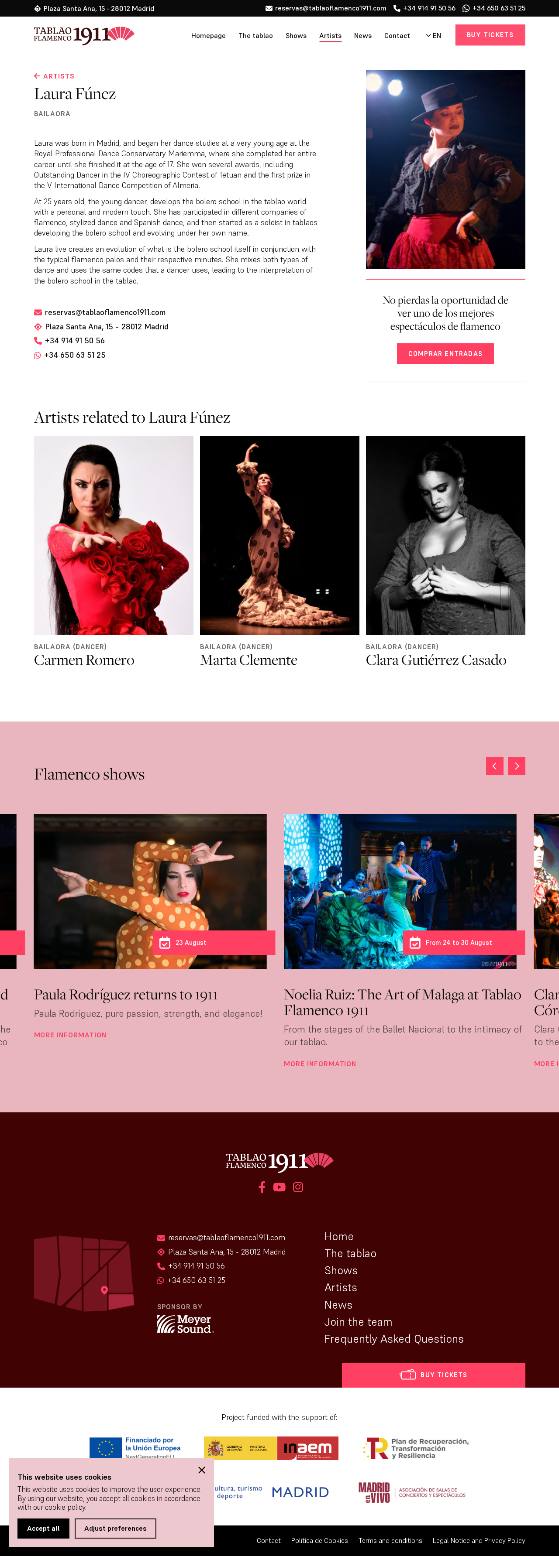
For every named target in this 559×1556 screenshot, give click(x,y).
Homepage (208, 35)
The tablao (255, 35)
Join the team (358, 1322)
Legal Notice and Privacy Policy (479, 1540)
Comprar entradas (445, 353)
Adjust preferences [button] (115, 1528)
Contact (397, 35)
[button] (516, 766)
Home (339, 1236)
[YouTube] (279, 1188)
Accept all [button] (43, 1528)
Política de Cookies (319, 1540)
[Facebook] (262, 1188)
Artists (330, 35)
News (363, 35)
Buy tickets (490, 35)
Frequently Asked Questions (394, 1339)
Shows (296, 35)
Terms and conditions (390, 1540)
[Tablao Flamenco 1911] (72, 37)
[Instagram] (296, 1188)
